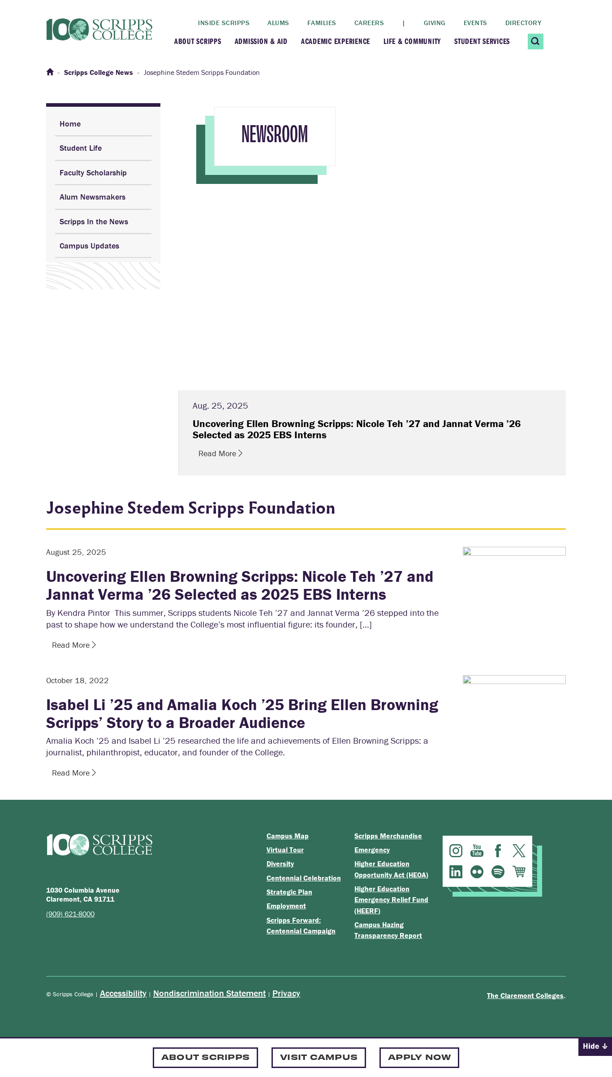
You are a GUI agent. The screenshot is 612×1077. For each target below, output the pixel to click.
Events (475, 22)
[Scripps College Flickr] (477, 872)
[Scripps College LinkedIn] (456, 872)
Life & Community (412, 41)
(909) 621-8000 (70, 913)
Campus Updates (89, 245)
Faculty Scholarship (93, 172)
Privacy (286, 993)
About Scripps (197, 41)
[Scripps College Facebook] (498, 851)
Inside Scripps (224, 22)
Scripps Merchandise (388, 835)
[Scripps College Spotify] (498, 872)
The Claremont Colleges (525, 995)
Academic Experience (335, 41)
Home (70, 123)
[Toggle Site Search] (535, 41)
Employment (286, 905)
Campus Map (288, 835)
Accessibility (123, 993)
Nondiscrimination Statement (209, 993)
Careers (369, 22)
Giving (435, 22)
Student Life (81, 148)
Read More (218, 453)
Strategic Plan (289, 891)
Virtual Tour (285, 849)
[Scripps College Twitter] (519, 851)
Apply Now (419, 1056)
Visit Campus (319, 1056)
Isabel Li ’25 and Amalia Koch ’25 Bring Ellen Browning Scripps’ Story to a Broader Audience (242, 713)
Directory (523, 22)
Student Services (482, 41)
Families (321, 22)
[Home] (49, 72)
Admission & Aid (261, 41)
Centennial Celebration (304, 877)
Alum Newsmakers (92, 197)
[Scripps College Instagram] (456, 851)
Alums (278, 22)
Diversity (280, 863)
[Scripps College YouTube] (477, 851)
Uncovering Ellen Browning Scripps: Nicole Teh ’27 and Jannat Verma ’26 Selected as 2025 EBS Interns (239, 585)
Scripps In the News (94, 221)
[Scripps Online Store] (519, 872)
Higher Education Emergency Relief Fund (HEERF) (391, 899)
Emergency (372, 849)
